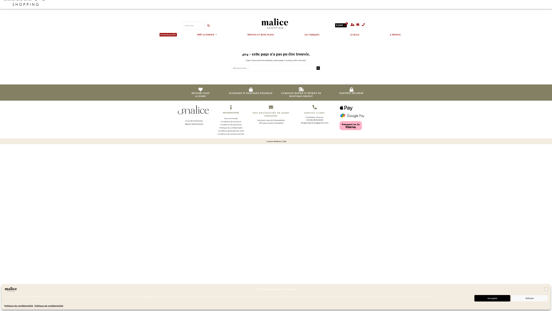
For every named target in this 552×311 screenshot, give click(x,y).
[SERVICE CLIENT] (315, 107)
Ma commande (231, 118)
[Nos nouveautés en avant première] (271, 107)
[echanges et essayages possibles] (251, 89)
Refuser (530, 298)
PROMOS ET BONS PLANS (261, 34)
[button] (546, 289)
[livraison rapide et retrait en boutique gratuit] (301, 89)
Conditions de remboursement (230, 134)
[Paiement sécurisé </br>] (351, 89)
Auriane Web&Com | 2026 (276, 141)
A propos (395, 34)
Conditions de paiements (231, 125)
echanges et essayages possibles (251, 93)
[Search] (318, 68)
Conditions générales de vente (231, 131)
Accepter (492, 298)
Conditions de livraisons (231, 122)
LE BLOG (354, 34)
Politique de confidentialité (18, 306)
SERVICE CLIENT (314, 113)
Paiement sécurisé (351, 93)
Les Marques (312, 34)
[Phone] (363, 24)
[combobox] (194, 25)
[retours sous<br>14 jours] (200, 89)
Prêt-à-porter (205, 34)
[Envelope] (357, 24)
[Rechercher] (209, 25)
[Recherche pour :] (276, 68)
